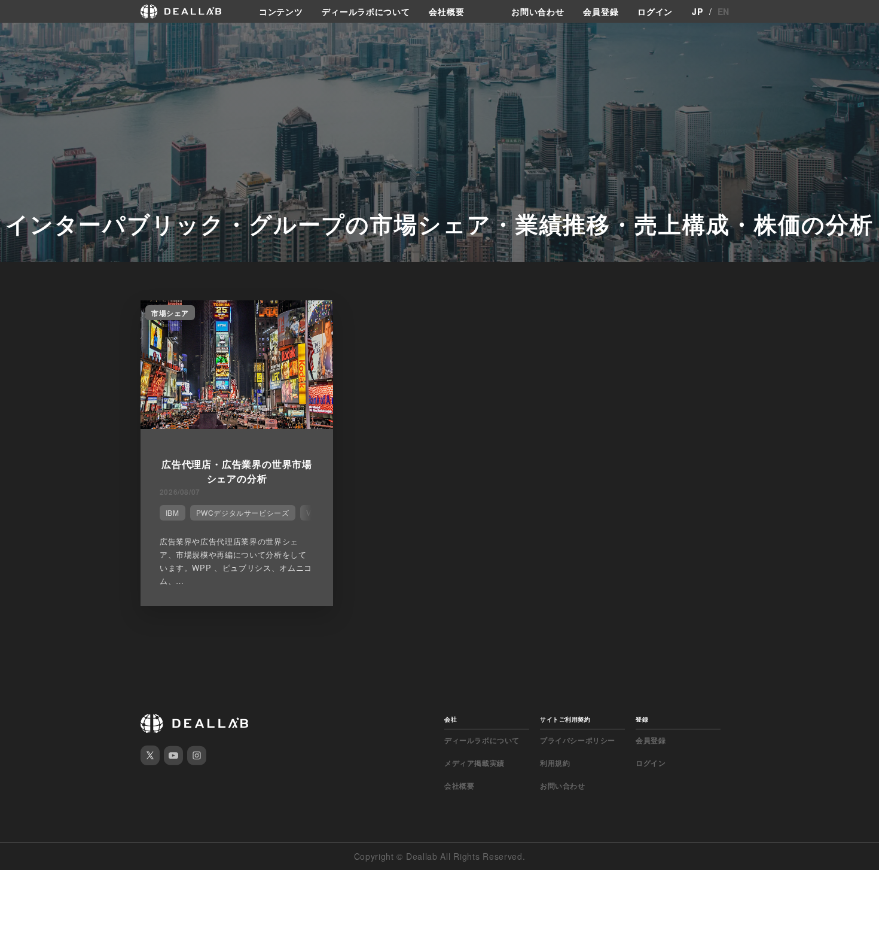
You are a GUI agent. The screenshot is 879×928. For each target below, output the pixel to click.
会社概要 (446, 11)
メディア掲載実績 (474, 762)
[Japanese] (42, 37)
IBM (172, 512)
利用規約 (555, 762)
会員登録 (600, 11)
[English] (22, 37)
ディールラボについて (366, 11)
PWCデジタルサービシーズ (242, 512)
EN (724, 11)
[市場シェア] (237, 425)
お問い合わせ (537, 11)
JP (697, 11)
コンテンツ (281, 11)
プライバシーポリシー (577, 740)
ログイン (655, 11)
